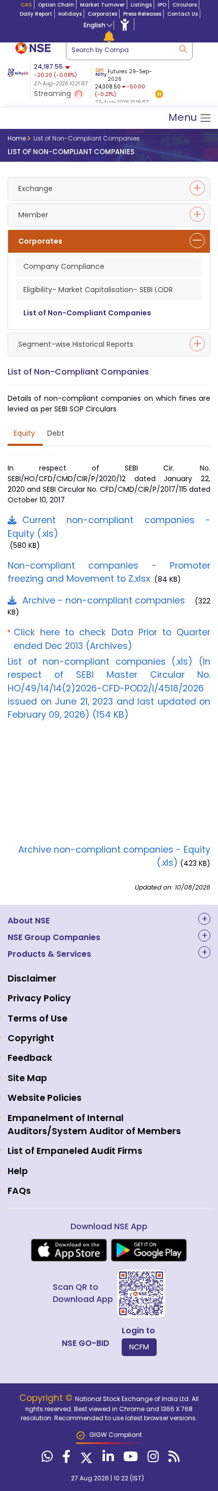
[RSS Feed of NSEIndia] (172, 1459)
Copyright (31, 1038)
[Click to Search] (182, 48)
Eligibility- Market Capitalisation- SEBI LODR (98, 290)
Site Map (27, 1078)
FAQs (19, 1191)
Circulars (184, 5)
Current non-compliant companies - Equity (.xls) (109, 526)
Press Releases (142, 14)
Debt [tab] (55, 433)
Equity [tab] (24, 433)
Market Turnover (102, 5)
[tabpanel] (128, 84)
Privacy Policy (39, 998)
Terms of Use (37, 1018)
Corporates (102, 14)
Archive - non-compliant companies (103, 600)
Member (33, 215)
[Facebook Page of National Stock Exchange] (65, 1459)
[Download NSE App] (69, 1250)
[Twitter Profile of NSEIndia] (85, 1459)
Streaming (53, 93)
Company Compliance (63, 266)
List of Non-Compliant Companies (87, 313)
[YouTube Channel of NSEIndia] (129, 1459)
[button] (159, 95)
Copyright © (47, 1398)
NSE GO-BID (86, 1343)
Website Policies (45, 1098)
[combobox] (129, 50)
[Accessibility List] (125, 24)
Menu (183, 117)
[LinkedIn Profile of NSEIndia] (106, 1459)
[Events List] (109, 36)
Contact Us (182, 14)
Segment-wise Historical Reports (75, 344)
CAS (26, 5)
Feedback (30, 1058)
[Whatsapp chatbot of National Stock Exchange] (46, 1459)
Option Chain (56, 5)
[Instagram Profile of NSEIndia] (151, 1459)
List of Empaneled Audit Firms (75, 1151)
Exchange (35, 188)
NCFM (139, 1347)
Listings (141, 5)
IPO (162, 5)
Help (18, 1171)
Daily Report (36, 14)
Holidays (70, 14)
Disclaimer (32, 978)
